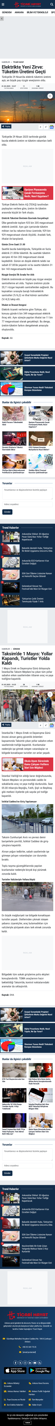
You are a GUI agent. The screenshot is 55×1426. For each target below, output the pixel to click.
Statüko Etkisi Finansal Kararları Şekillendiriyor (38, 471)
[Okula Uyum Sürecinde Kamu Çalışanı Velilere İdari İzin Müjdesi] (41, 1120)
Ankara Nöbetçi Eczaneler (11, 1384)
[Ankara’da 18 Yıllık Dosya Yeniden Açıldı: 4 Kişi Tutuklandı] (14, 1095)
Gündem (16, 649)
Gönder (7, 512)
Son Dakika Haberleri (15, 1405)
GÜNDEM (6, 12)
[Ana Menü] (3, 4)
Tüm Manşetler (37, 1399)
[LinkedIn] (30, 1362)
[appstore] (15, 1371)
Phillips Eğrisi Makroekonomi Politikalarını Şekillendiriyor (13, 471)
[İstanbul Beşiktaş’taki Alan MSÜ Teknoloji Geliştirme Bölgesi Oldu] (41, 1095)
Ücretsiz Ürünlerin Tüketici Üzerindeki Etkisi (12, 448)
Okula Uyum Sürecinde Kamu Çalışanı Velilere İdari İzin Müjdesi (39, 1131)
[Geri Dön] (2, 18)
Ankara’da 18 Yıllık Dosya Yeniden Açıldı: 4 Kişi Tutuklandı (12, 1106)
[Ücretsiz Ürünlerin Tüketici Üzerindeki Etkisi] (14, 438)
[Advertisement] (27, 165)
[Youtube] (35, 1362)
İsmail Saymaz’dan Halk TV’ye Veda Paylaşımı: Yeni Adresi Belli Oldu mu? (13, 1131)
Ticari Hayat (18, 62)
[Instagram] (25, 1362)
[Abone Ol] (51, 126)
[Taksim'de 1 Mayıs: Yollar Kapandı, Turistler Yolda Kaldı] (27, 705)
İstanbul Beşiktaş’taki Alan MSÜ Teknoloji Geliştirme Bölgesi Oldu (39, 1106)
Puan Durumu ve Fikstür (16, 1399)
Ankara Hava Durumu (40, 1383)
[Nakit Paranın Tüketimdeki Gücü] (14, 413)
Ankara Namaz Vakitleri (17, 1391)
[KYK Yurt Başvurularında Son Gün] (14, 1070)
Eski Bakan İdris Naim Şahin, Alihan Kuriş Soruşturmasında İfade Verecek (40, 1081)
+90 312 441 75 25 (29, 1347)
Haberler (6, 62)
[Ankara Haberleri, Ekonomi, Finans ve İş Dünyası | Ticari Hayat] (27, 4)
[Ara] (51, 4)
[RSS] (39, 1362)
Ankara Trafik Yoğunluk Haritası (39, 1392)
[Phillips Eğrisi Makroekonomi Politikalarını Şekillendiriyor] (14, 461)
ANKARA (19, 12)
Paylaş (7, 126)
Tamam (27, 1423)
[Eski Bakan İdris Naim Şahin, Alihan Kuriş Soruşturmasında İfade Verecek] (41, 1070)
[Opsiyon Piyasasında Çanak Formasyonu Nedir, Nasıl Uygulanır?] (41, 413)
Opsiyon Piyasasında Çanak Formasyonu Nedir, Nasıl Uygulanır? (39, 424)
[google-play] (40, 1371)
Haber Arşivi (37, 1405)
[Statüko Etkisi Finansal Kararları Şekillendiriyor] (41, 461)
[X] (20, 1362)
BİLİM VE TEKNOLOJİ (37, 12)
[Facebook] (15, 1362)
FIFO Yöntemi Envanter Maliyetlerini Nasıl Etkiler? (39, 448)
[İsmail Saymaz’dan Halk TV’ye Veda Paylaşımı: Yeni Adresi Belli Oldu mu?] (14, 1120)
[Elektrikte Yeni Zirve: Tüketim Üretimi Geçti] (27, 107)
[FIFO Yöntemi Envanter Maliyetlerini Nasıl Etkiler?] (41, 438)
